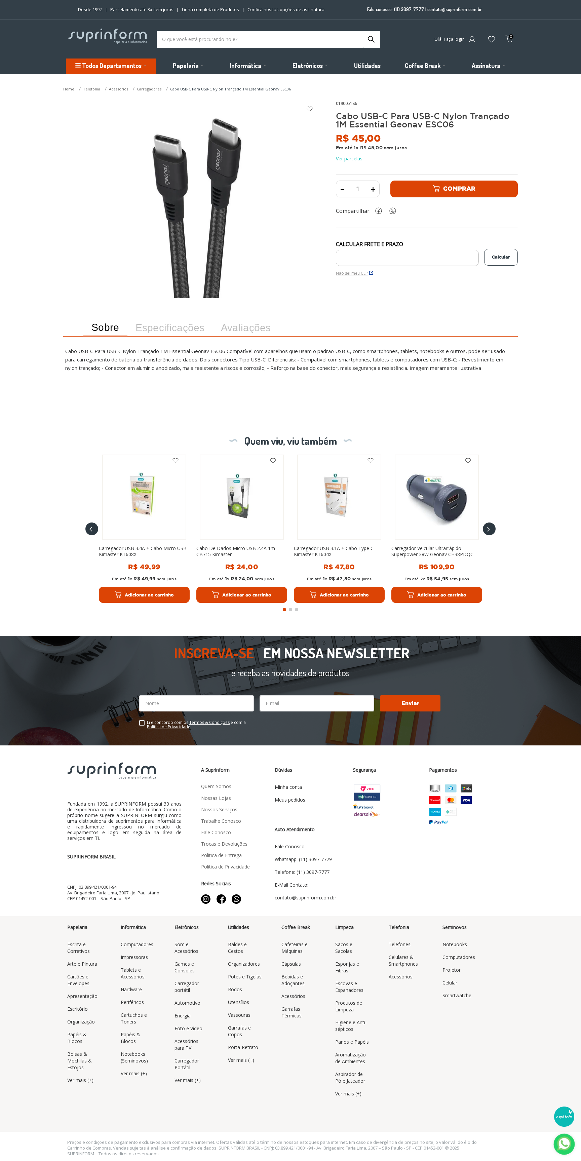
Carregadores (149, 88)
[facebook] (380, 211)
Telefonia (91, 88)
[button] (91, 529)
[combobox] (268, 39)
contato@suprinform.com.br (454, 9)
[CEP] (407, 253)
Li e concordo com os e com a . (196, 725)
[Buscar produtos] (370, 37)
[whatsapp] (396, 211)
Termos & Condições (209, 722)
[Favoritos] (492, 39)
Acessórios (118, 88)
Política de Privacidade (168, 727)
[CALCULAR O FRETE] (501, 257)
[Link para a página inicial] (69, 89)
